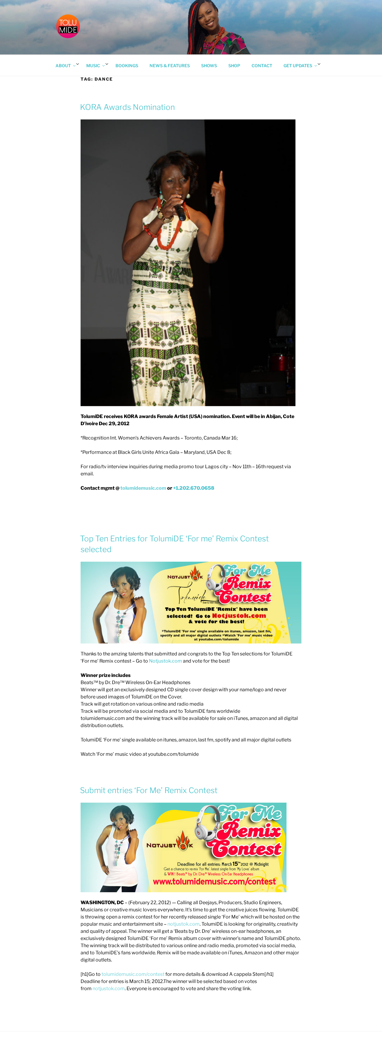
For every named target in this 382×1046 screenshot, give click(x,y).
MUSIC (93, 65)
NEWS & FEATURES (170, 65)
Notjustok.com (165, 661)
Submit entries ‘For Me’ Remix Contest (149, 790)
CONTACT (262, 65)
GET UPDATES (298, 65)
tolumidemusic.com (143, 488)
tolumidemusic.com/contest (132, 974)
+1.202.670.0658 (193, 488)
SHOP (234, 65)
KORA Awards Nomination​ (127, 107)
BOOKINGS (126, 65)
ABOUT (63, 65)
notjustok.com (183, 924)
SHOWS (209, 65)
